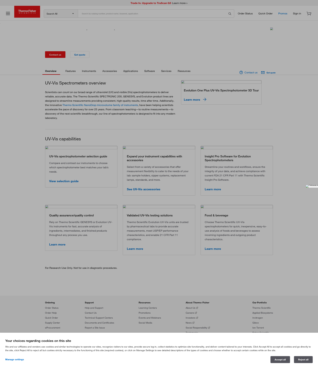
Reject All (303, 359)
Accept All (280, 359)
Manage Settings (14, 359)
